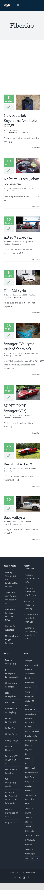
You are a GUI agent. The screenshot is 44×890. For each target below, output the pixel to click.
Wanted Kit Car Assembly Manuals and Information (11, 797)
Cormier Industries (29, 720)
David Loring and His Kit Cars (31, 635)
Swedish (28, 826)
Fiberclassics (30, 872)
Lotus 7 (28, 759)
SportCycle (29, 817)
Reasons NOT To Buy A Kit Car (11, 760)
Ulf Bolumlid (30, 840)
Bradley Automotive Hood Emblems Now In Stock (11, 579)
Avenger (28, 353)
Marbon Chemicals (10, 748)
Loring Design (11, 740)
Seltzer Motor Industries (11, 771)
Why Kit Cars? (11, 822)
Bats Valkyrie (15, 517)
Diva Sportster (31, 740)
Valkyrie (6, 297)
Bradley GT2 (30, 687)
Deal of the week (32, 731)
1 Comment (16, 244)
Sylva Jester (30, 831)
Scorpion (29, 791)
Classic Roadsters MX (31, 707)
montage (29, 763)
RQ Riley (28, 786)
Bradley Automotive (10, 662)
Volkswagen (30, 854)
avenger (28, 660)
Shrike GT (29, 808)
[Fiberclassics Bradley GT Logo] (7, 5)
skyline (28, 813)
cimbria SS (29, 701)
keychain (29, 749)
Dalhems (29, 727)
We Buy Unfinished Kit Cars (11, 813)
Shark (27, 803)
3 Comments (16, 297)
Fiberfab (28, 745)
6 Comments (16, 524)
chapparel (29, 696)
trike (37, 835)
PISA (27, 768)
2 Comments (16, 356)
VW (26, 858)
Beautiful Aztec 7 (18, 464)
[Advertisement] (22, 71)
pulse (34, 768)
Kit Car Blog (10, 728)
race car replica (31, 772)
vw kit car (35, 858)
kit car (27, 754)
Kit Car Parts (11, 734)
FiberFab (12, 132)
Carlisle (28, 692)
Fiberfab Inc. (10, 702)
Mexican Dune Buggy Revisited (11, 640)
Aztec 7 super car (18, 237)
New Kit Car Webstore (10, 628)
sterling (28, 822)
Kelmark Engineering (10, 720)
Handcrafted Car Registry (11, 710)
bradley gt (29, 678)
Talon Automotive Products (10, 783)
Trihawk (28, 835)
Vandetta (29, 849)
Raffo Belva (29, 777)
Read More (36, 148)
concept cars (30, 714)
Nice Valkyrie (15, 290)
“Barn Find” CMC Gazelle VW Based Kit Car (11, 598)
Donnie (8, 130)
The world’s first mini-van (31, 618)
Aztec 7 (31, 188)
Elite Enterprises (10, 695)
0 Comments (16, 191)
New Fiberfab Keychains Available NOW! (20, 120)
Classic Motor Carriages (11, 685)
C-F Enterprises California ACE (11, 673)
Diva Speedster (31, 736)
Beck (36, 665)
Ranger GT (29, 781)
